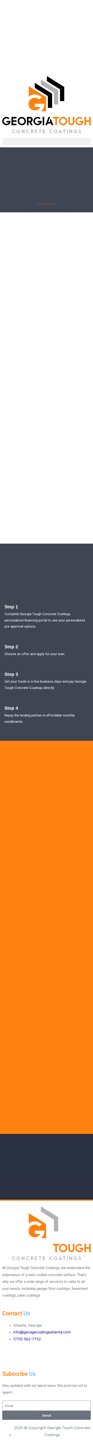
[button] (46, 68)
